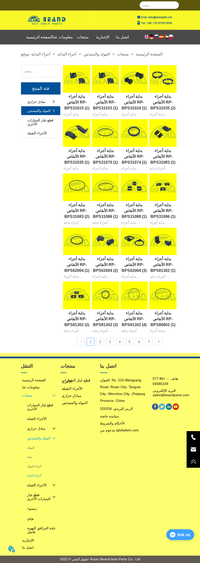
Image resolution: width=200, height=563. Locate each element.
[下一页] (159, 342)
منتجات (123, 54)
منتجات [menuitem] (83, 37)
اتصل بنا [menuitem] (122, 37)
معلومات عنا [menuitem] (63, 37)
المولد (30, 447)
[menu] (79, 37)
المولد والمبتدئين (96, 54)
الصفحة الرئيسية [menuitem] (39, 37)
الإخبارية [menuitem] (102, 37)
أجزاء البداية (66, 54)
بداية (29, 457)
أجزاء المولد (34, 466)
